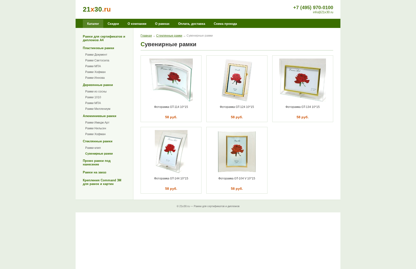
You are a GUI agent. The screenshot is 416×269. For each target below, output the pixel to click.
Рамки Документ (96, 54)
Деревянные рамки (98, 85)
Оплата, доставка (191, 24)
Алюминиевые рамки (99, 116)
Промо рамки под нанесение (96, 162)
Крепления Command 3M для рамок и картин (102, 182)
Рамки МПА (93, 66)
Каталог (93, 24)
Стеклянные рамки (97, 141)
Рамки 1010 (93, 97)
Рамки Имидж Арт (97, 122)
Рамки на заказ (94, 172)
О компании (137, 24)
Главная (146, 35)
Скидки (113, 24)
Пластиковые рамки (98, 48)
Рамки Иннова (95, 77)
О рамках (162, 24)
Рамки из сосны (96, 91)
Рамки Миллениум (97, 109)
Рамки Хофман (95, 72)
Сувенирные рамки (99, 153)
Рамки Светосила (97, 60)
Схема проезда (225, 24)
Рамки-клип (93, 148)
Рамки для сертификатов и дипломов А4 (104, 38)
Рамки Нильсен (95, 128)
